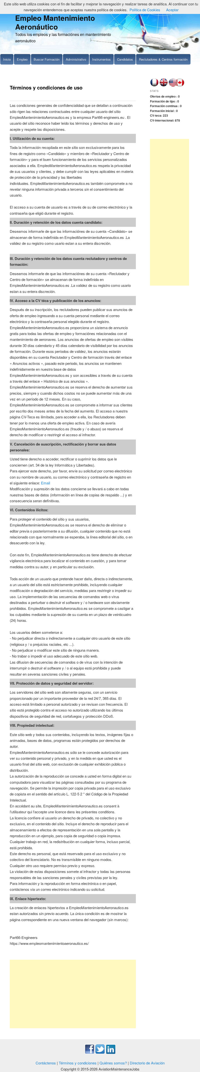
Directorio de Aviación (147, 1062)
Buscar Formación (47, 59)
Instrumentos (101, 59)
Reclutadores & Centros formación (163, 59)
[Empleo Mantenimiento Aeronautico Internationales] (163, 85)
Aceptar (172, 9)
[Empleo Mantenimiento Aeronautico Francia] (154, 85)
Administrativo (76, 59)
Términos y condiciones (78, 1062)
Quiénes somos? (113, 1062)
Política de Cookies (145, 9)
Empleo (22, 59)
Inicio (7, 59)
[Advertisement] (73, 994)
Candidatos (125, 59)
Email (45, 482)
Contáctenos (46, 1062)
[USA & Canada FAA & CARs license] (177, 85)
